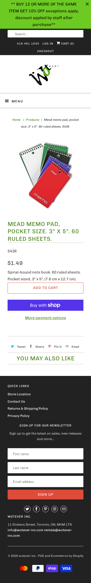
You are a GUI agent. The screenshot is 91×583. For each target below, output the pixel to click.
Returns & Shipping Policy (28, 408)
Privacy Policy (19, 416)
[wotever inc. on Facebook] (36, 509)
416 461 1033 (28, 43)
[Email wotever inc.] (63, 509)
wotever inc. (27, 556)
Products (32, 120)
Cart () (67, 43)
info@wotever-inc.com (25, 530)
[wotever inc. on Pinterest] (45, 509)
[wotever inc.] (45, 76)
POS (41, 556)
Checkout (45, 51)
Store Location (19, 394)
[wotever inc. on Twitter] (27, 509)
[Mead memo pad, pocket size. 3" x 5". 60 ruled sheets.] (45, 175)
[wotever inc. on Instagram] (54, 509)
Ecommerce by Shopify (67, 556)
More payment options (45, 318)
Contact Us (16, 401)
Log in (47, 43)
